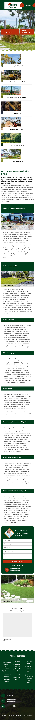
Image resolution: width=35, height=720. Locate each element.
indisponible (28, 5)
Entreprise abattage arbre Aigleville (18, 672)
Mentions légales (28, 715)
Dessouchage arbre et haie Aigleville (7, 665)
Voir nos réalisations (9, 31)
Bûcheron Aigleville (17, 665)
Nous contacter (26, 31)
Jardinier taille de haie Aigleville (29, 669)
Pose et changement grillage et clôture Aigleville (30, 678)
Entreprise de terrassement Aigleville (7, 673)
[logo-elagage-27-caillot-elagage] (11, 5)
